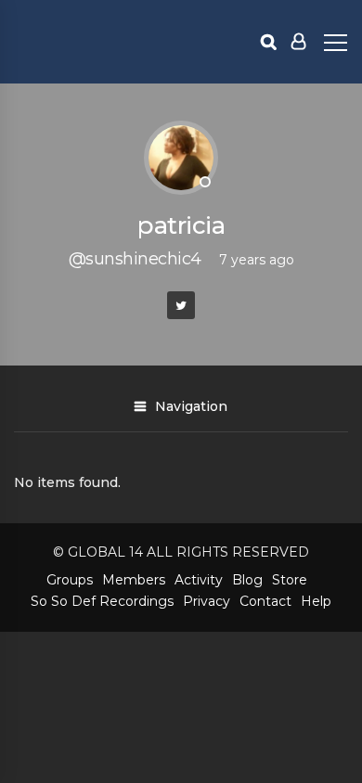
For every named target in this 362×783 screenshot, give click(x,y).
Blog (247, 579)
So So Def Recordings (102, 601)
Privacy (206, 601)
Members (133, 579)
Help (316, 601)
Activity (199, 579)
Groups (69, 579)
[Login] (298, 41)
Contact (265, 601)
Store (289, 579)
